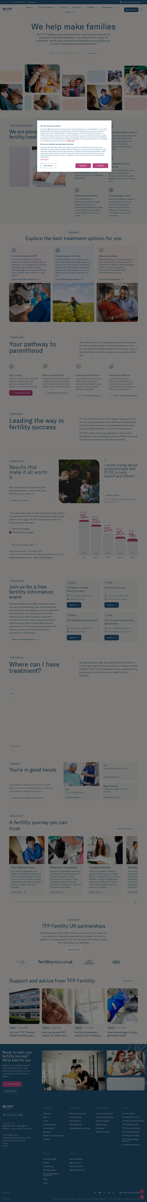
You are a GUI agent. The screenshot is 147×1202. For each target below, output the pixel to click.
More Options (48, 165)
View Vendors (44, 159)
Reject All (83, 165)
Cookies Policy (70, 141)
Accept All (100, 165)
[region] (74, 146)
